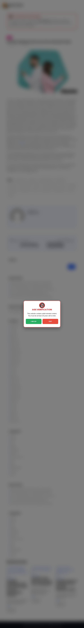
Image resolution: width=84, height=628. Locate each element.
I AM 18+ (34, 321)
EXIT (50, 321)
